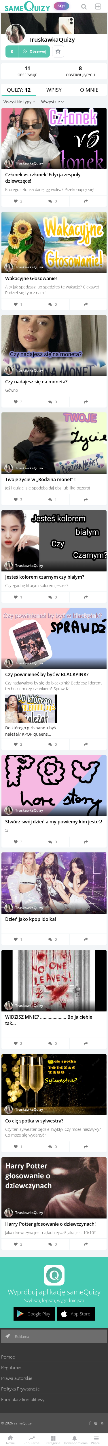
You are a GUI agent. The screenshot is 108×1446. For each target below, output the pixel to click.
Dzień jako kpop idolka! (30, 919)
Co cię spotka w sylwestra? (34, 1121)
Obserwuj (28, 51)
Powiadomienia (74, 1443)
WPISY (54, 89)
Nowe (10, 1443)
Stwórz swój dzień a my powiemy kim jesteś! (53, 821)
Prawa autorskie (16, 1378)
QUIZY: (19, 89)
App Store (80, 1314)
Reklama (21, 1336)
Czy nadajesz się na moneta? (36, 381)
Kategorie (53, 1443)
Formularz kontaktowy (22, 1399)
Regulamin (11, 1367)
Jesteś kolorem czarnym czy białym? (44, 577)
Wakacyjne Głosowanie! (31, 278)
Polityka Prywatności (20, 1389)
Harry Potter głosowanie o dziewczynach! (50, 1224)
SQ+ (61, 5)
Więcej (96, 1443)
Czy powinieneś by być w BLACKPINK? (46, 674)
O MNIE (89, 89)
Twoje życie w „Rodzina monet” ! (40, 479)
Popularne (31, 1442)
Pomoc (8, 1357)
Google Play (38, 1314)
